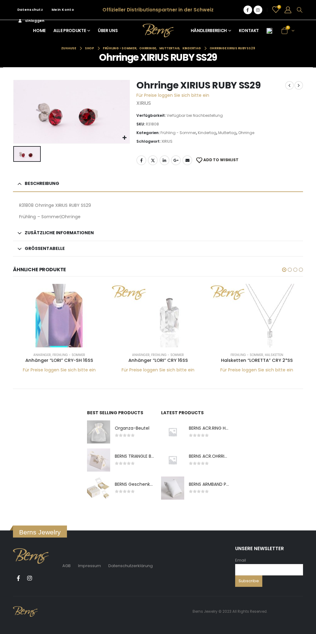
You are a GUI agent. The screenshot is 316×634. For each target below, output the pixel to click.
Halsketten (274, 355)
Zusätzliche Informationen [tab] (59, 233)
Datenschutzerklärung (130, 566)
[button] (284, 269)
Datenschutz (30, 9)
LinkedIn (164, 160)
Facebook (141, 160)
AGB (66, 566)
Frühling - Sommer (178, 132)
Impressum (89, 566)
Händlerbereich (209, 30)
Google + (176, 160)
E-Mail (187, 160)
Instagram (29, 578)
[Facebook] (247, 10)
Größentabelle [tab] (45, 248)
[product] (59, 315)
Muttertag (227, 132)
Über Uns (108, 30)
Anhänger (42, 355)
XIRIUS (167, 141)
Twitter (153, 160)
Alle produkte (69, 30)
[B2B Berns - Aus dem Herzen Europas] (158, 30)
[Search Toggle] (299, 10)
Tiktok (41, 578)
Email (240, 560)
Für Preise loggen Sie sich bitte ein (172, 95)
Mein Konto (63, 9)
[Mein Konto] (288, 10)
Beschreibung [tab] (42, 183)
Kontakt (249, 30)
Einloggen (34, 20)
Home (39, 30)
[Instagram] (258, 10)
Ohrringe (246, 132)
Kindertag (207, 132)
